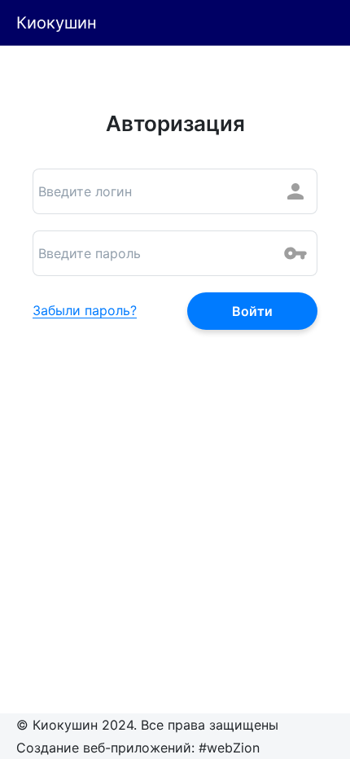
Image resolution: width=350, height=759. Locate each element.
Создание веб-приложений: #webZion (138, 747)
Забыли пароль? (85, 311)
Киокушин (56, 23)
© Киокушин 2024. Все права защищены (147, 725)
